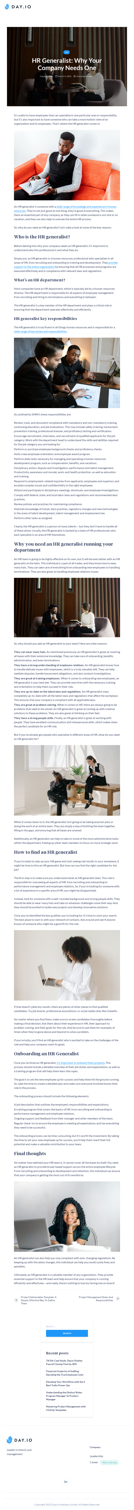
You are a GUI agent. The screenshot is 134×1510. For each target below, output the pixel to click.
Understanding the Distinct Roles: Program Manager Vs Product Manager (64, 1396)
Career (94, 1462)
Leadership (96, 1456)
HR (66, 52)
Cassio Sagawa (46, 76)
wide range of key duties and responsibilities (40, 331)
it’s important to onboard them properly (81, 1062)
